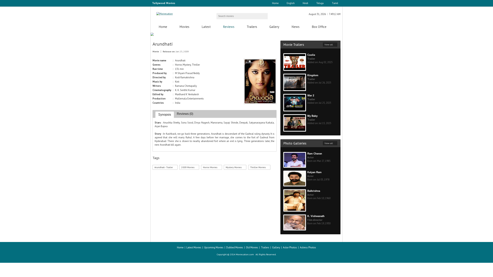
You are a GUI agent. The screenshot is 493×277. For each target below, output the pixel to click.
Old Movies (252, 247)
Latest (206, 27)
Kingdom (312, 75)
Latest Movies (193, 247)
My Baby (312, 115)
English (291, 3)
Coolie (311, 54)
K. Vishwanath (315, 216)
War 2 (310, 95)
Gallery (274, 27)
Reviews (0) (185, 113)
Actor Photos (290, 247)
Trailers (252, 27)
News (295, 27)
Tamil (335, 3)
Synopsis (164, 114)
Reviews (228, 27)
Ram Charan (314, 153)
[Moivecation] (164, 13)
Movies (184, 27)
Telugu (320, 3)
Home (275, 3)
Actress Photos (308, 247)
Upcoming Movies (213, 247)
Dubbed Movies (234, 247)
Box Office (319, 27)
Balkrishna (313, 190)
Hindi (305, 3)
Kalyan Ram (314, 172)
